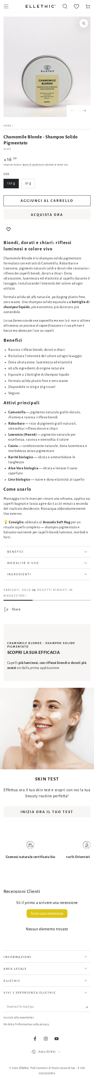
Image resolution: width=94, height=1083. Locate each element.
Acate (7, 149)
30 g (28, 183)
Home (7, 126)
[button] (65, 6)
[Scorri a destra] (84, 111)
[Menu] (6, 6)
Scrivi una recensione (47, 913)
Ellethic (24, 1068)
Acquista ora (47, 215)
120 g (11, 183)
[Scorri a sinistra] (73, 111)
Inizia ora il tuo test (47, 812)
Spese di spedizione (33, 164)
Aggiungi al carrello (47, 201)
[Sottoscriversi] (87, 1007)
